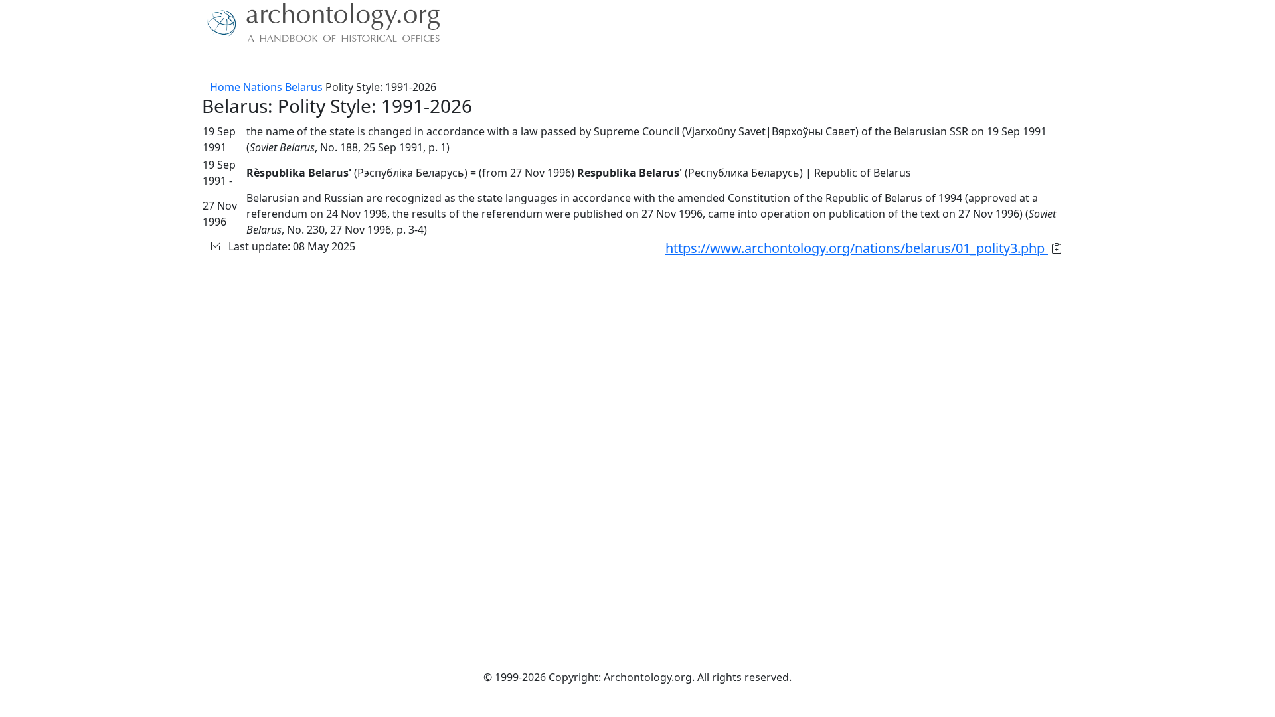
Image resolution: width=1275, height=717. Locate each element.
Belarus (304, 87)
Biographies (411, 63)
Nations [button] (291, 63)
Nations (262, 87)
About (246, 63)
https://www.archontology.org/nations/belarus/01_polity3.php (856, 248)
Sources (350, 63)
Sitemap (472, 63)
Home (225, 87)
